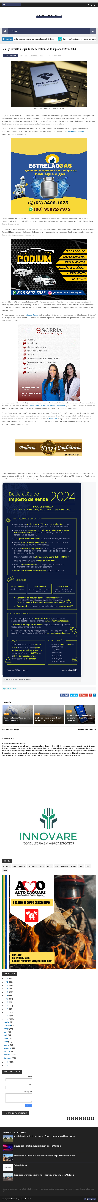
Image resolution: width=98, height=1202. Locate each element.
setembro (8, 1048)
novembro (8, 1054)
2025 (7, 1062)
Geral (56, 866)
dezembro (8, 1058)
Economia (13, 55)
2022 (7, 1012)
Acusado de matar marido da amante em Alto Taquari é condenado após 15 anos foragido (44, 1136)
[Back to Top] (94, 1199)
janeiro (7, 1022)
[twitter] (94, 5)
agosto (7, 1045)
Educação (22, 866)
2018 (6, 998)
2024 (7, 1019)
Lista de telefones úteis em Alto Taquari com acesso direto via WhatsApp (63, 39)
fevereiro (7, 1025)
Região (88, 866)
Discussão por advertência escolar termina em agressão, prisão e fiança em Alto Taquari (44, 1174)
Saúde (5, 870)
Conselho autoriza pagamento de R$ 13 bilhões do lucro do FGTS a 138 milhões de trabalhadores (79, 717)
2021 (6, 1009)
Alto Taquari (6, 866)
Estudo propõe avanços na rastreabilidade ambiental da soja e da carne (48, 718)
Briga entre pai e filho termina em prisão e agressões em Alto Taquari (37, 1145)
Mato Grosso (64, 866)
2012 (6, 978)
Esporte (42, 866)
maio (6, 1035)
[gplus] (91, 5)
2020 (7, 1005)
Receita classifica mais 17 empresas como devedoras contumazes (17, 718)
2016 (6, 992)
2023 (7, 1015)
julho (6, 1041)
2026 (7, 1065)
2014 (7, 985)
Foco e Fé (49, 866)
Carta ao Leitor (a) (20, 1165)
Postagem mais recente (87, 729)
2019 (6, 1002)
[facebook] (88, 5)
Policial (73, 866)
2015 (6, 988)
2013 (6, 982)
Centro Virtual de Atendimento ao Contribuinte (47, 406)
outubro (7, 1051)
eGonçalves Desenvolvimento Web (23, 1199)
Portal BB (53, 419)
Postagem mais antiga (10, 729)
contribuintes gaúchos (75, 131)
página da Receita (31, 315)
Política (81, 866)
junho (6, 1038)
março (6, 1028)
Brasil (6, 55)
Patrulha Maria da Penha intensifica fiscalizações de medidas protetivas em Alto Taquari (44, 1155)
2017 (6, 995)
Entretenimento (32, 866)
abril (6, 1032)
